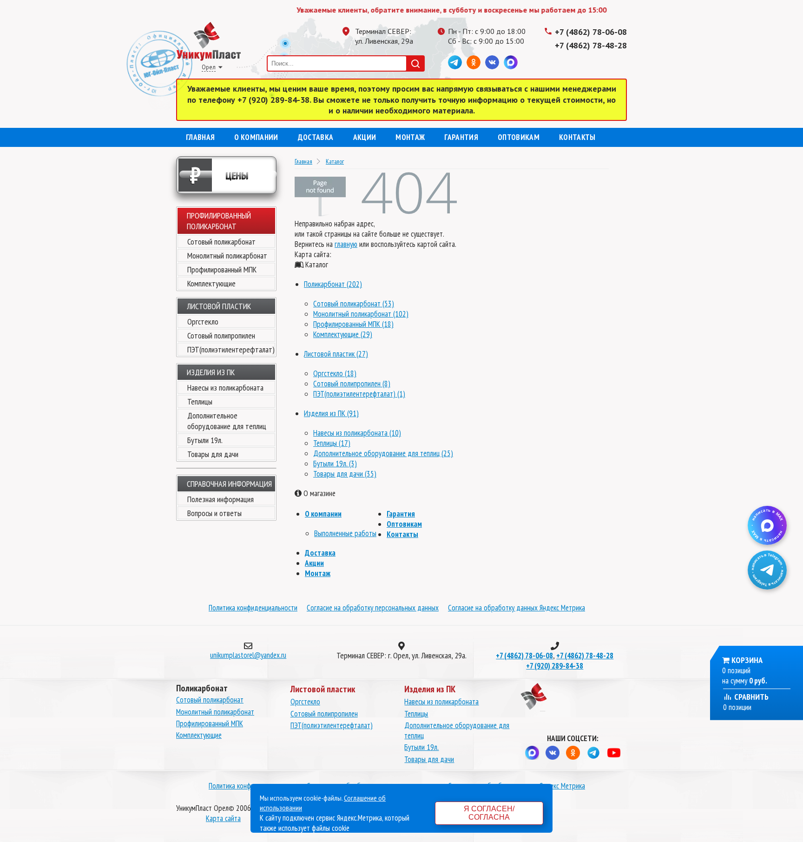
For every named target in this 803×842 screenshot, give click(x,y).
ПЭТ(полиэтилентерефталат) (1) (359, 394)
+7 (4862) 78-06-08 (591, 32)
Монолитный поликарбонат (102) (360, 314)
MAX (511, 62)
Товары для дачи (212, 454)
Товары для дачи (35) (344, 474)
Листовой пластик (219, 306)
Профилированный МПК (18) (353, 324)
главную (346, 244)
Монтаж (410, 137)
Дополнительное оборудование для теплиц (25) (383, 453)
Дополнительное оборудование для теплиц (226, 420)
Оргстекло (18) (334, 373)
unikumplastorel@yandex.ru (248, 655)
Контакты (577, 137)
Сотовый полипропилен (221, 335)
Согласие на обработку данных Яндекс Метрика (516, 608)
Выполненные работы (345, 533)
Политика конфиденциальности (253, 608)
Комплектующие (211, 283)
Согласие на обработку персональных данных (373, 608)
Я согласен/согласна (489, 813)
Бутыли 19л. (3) (335, 463)
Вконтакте (492, 62)
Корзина (747, 660)
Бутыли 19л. (205, 440)
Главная (200, 137)
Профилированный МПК (222, 269)
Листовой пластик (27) (336, 354)
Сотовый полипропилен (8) (351, 383)
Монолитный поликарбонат (227, 255)
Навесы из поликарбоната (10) (357, 433)
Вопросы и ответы (214, 513)
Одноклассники (473, 62)
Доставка (316, 137)
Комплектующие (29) (342, 334)
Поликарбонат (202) (333, 284)
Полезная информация (220, 499)
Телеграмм (455, 62)
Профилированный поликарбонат (219, 221)
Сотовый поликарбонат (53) (353, 303)
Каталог (335, 161)
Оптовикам (519, 137)
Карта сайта (223, 818)
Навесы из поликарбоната (225, 387)
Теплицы (199, 401)
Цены (219, 175)
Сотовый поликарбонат (221, 241)
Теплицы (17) (331, 443)
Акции (364, 137)
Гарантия (461, 137)
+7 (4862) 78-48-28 (591, 45)
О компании (256, 137)
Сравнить (750, 696)
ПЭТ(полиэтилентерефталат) (231, 349)
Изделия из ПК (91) (331, 413)
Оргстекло (202, 321)
